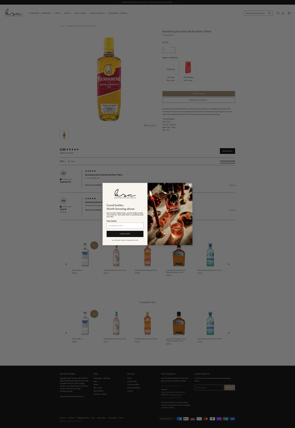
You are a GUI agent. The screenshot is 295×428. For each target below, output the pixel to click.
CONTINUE (125, 234)
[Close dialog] (190, 185)
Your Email (111, 221)
